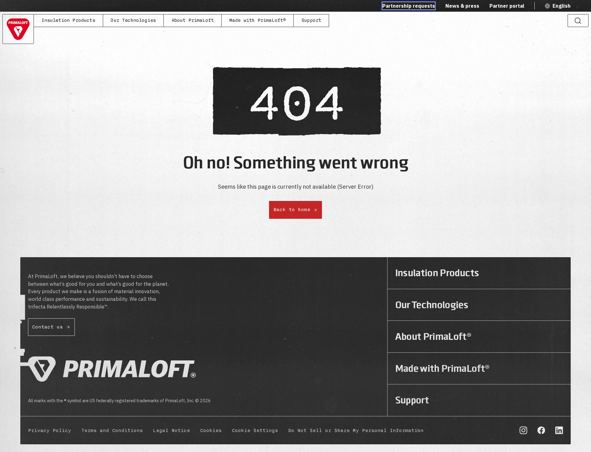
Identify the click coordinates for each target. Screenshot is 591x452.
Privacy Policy (49, 430)
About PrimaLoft (192, 20)
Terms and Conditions (112, 430)
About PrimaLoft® (433, 336)
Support (311, 20)
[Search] (578, 20)
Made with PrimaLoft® (257, 20)
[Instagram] (523, 430)
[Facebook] (541, 430)
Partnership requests (408, 5)
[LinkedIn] (559, 430)
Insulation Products (68, 20)
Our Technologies (133, 20)
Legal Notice (171, 430)
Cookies (211, 430)
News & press (462, 5)
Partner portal (506, 5)
